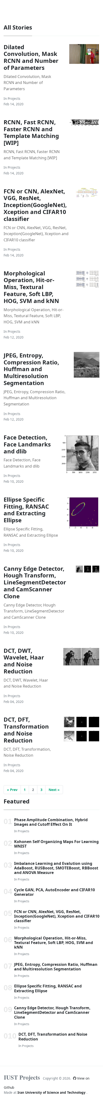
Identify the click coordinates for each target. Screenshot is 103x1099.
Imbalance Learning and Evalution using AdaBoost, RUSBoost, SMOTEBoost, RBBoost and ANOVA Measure (56, 868)
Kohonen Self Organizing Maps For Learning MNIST (56, 844)
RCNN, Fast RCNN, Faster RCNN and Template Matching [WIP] (31, 132)
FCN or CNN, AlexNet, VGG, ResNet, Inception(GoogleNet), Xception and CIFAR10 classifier (35, 205)
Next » (54, 789)
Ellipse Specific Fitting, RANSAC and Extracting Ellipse (26, 509)
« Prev (12, 789)
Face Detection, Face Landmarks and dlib (27, 444)
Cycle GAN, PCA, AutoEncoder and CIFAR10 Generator (54, 892)
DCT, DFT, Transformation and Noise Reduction (26, 729)
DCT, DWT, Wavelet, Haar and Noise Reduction (24, 661)
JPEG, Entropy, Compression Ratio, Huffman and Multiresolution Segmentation (31, 369)
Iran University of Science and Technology (51, 1092)
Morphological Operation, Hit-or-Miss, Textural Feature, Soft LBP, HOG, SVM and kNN (31, 287)
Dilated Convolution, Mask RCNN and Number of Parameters (31, 57)
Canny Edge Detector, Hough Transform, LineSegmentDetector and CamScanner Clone (35, 582)
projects (14, 98)
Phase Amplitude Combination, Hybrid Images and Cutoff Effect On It (51, 822)
